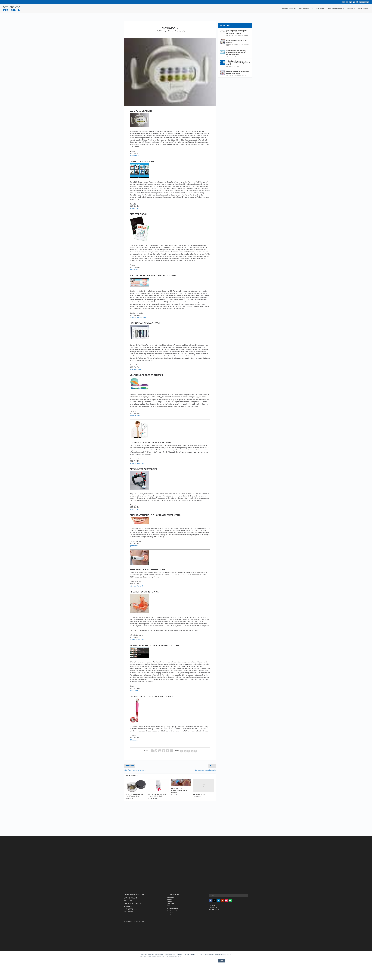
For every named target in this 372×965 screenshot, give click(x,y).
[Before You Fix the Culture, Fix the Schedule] (222, 41)
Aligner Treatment (238, 35)
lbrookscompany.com (137, 639)
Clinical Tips (320, 8)
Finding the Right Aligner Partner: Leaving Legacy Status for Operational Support (238, 62)
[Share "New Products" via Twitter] (156, 751)
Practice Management (335, 8)
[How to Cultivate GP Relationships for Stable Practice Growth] (222, 72)
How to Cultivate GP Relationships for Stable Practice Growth (237, 72)
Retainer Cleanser (199, 794)
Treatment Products (288, 8)
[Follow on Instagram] (226, 900)
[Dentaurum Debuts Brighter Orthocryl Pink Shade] (158, 785)
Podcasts (236, 66)
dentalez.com (134, 208)
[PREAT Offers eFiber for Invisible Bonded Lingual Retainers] (181, 782)
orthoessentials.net (136, 586)
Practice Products (305, 8)
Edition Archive (363, 8)
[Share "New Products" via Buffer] (164, 751)
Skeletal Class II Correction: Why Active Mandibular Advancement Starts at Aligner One (236, 52)
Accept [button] (221, 960)
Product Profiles (243, 56)
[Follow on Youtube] (222, 900)
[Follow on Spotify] (230, 900)
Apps (165, 31)
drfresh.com (134, 740)
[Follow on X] (214, 900)
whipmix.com (134, 509)
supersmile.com (135, 369)
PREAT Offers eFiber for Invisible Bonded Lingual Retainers (179, 790)
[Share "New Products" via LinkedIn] (160, 751)
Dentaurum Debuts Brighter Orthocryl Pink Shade (157, 795)
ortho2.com (134, 690)
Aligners (246, 35)
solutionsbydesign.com (138, 317)
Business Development (240, 44)
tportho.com (134, 546)
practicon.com (135, 416)
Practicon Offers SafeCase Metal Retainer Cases (134, 795)
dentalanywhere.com (137, 463)
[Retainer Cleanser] (203, 785)
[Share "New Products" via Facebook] (152, 751)
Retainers (171, 31)
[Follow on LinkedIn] (218, 900)
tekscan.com (134, 269)
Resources (350, 8)
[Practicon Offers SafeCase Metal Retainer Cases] (136, 785)
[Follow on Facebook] (210, 900)
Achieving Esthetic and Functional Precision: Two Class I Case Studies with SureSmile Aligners (237, 31)
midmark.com (134, 155)
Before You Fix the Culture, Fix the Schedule (236, 41)
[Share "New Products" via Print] (171, 751)
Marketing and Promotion (240, 75)
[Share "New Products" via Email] (168, 751)
